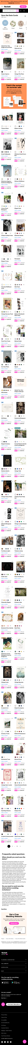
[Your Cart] (24, 10)
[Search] (17, 10)
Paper (2, 938)
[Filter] (25, 16)
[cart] (24, 10)
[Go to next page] (20, 846)
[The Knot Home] (7, 7)
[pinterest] (7, 1042)
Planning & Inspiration (7, 959)
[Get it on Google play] (15, 982)
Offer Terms (3, 1033)
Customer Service (5, 1027)
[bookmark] (20, 10)
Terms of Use (4, 1017)
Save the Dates (9, 938)
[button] (16, 32)
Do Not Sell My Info (5, 1022)
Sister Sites (4, 967)
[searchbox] (11, 10)
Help (2, 971)
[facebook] (2, 1042)
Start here (3, 998)
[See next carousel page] (25, 25)
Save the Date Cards (20, 938)
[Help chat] (24, 1041)
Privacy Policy (4, 1014)
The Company (5, 963)
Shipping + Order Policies (6, 1030)
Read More (4, 909)
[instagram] (10, 1042)
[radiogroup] (18, 46)
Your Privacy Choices (5, 1035)
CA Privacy (3, 1025)
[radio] (15, 46)
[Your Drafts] (20, 10)
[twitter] (5, 1042)
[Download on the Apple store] (5, 982)
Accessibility (4, 1020)
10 (17, 846)
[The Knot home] (4, 953)
